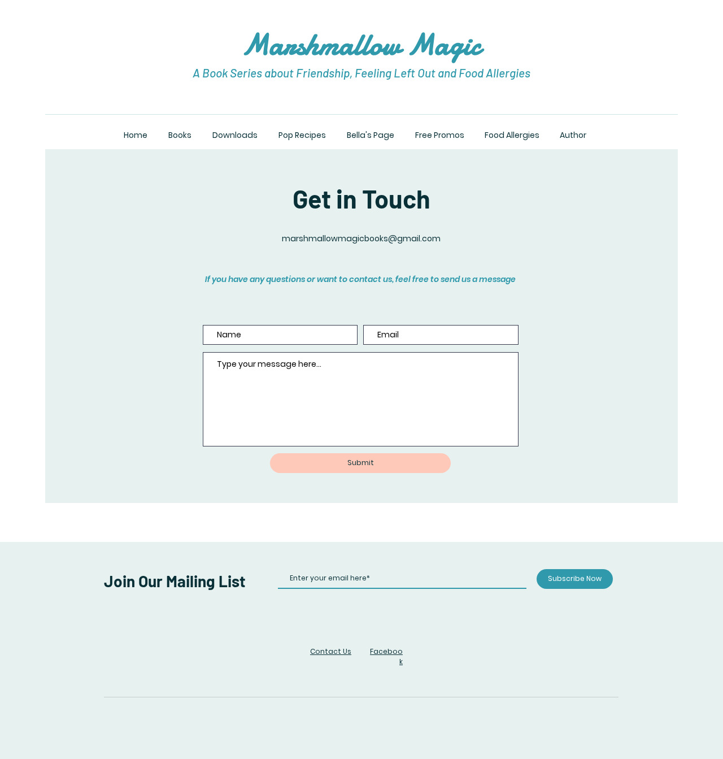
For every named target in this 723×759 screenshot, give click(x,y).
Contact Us (330, 651)
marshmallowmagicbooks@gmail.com (361, 238)
